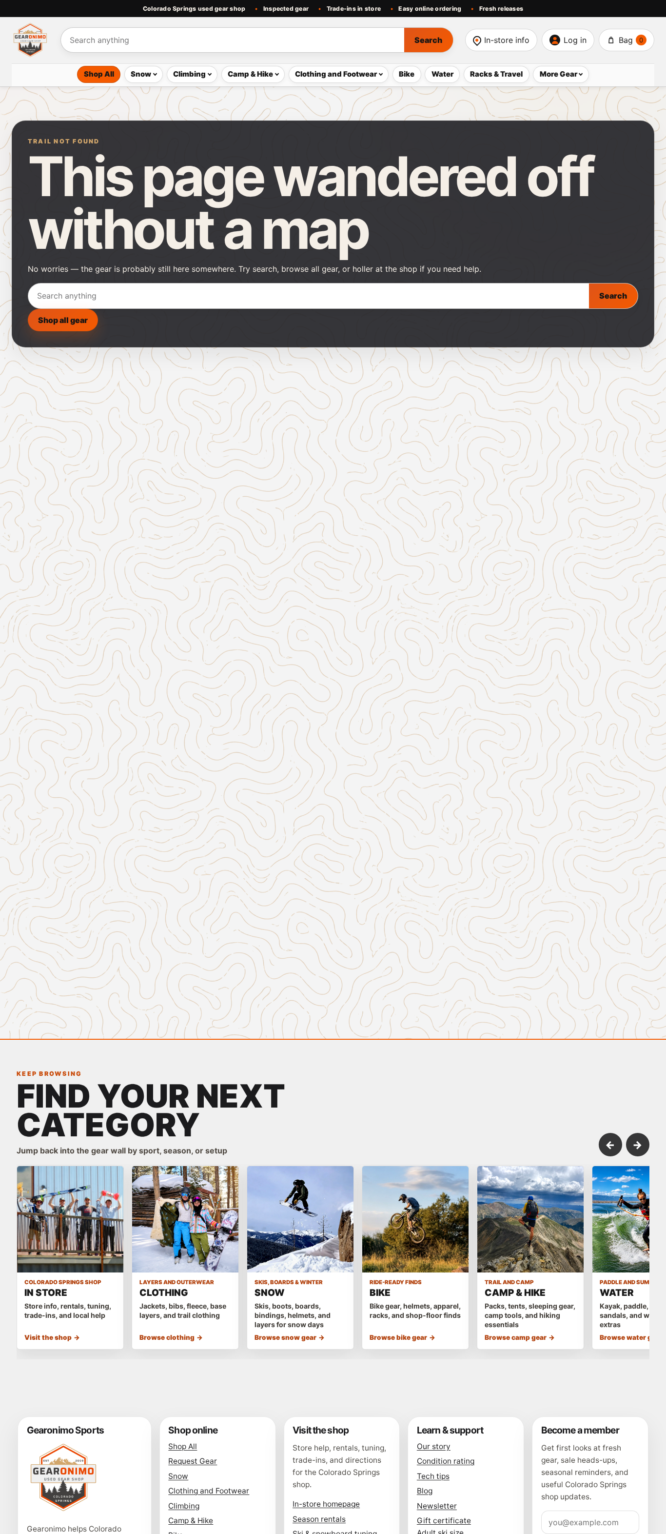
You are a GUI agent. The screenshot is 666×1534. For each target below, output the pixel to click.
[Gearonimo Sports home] (30, 40)
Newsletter (437, 1506)
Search (428, 40)
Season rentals (319, 1519)
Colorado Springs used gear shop (194, 8)
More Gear (558, 74)
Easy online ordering (429, 8)
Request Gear (192, 1461)
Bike (406, 74)
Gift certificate (444, 1520)
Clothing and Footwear (336, 74)
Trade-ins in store (354, 8)
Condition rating (445, 1461)
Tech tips (433, 1476)
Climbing (189, 74)
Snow (141, 74)
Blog (424, 1490)
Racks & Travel (496, 74)
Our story (434, 1446)
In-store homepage (326, 1504)
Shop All (99, 74)
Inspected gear (286, 8)
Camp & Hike (250, 74)
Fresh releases (501, 8)
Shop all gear (63, 320)
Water (442, 74)
